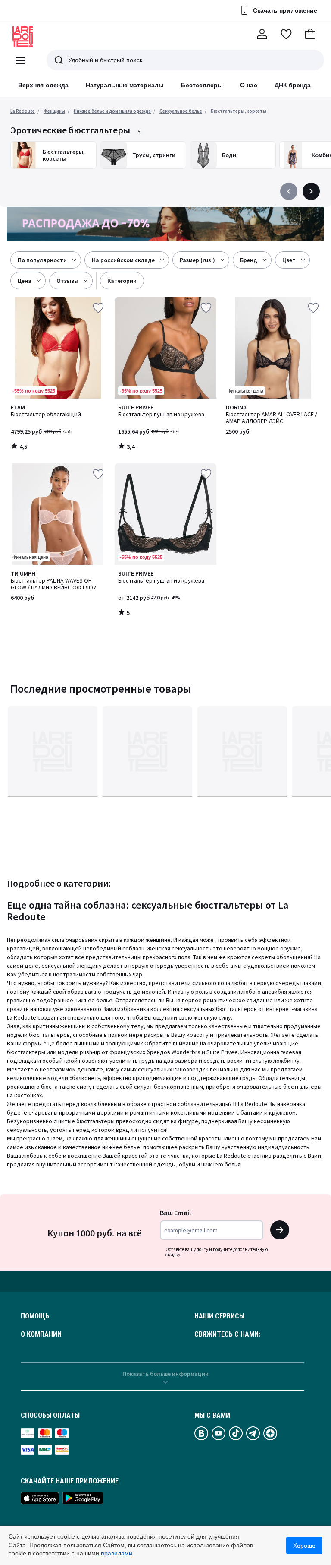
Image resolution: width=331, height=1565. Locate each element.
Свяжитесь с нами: (227, 1334)
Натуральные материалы (125, 85)
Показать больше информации (165, 1374)
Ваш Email (175, 1212)
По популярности (42, 260)
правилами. (117, 1553)
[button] (310, 34)
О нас (248, 85)
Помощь (35, 1316)
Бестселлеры (202, 85)
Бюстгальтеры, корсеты (238, 111)
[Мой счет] (262, 34)
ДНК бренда (293, 85)
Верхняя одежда (43, 85)
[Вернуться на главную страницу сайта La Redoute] (22, 36)
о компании (41, 1334)
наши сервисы (219, 1316)
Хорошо (304, 1545)
